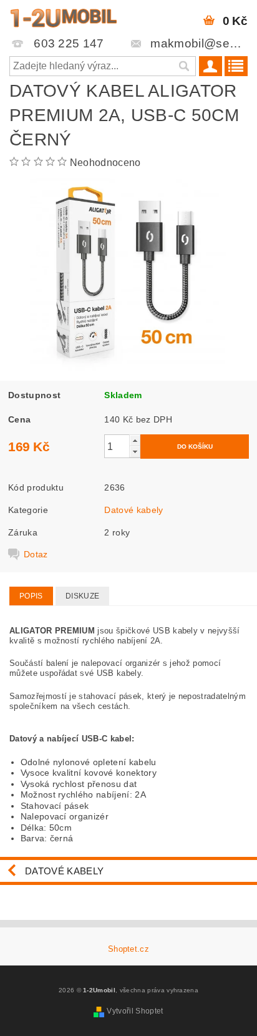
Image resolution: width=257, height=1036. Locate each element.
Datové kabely (133, 510)
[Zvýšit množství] (134, 440)
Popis (31, 596)
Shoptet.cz (128, 949)
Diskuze (82, 596)
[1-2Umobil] (63, 16)
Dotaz (36, 554)
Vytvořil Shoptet (135, 1011)
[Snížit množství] (134, 451)
